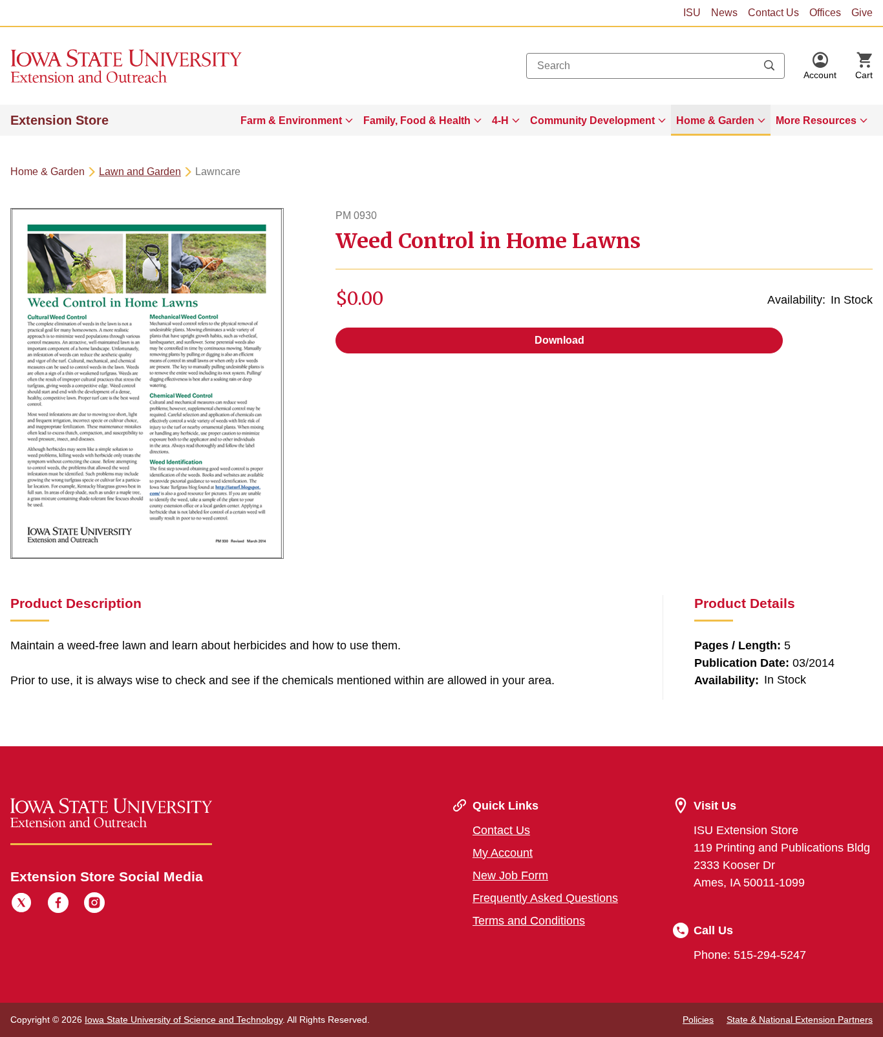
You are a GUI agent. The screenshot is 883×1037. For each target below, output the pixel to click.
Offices (825, 12)
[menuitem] (296, 120)
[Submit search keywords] (769, 66)
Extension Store (59, 120)
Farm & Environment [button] (291, 120)
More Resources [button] (816, 120)
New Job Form (510, 875)
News (724, 12)
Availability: (796, 299)
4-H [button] (500, 120)
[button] (820, 66)
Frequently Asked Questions (545, 898)
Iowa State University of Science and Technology (183, 1019)
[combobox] (655, 66)
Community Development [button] (592, 120)
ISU (692, 12)
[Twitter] (21, 904)
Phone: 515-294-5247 (750, 954)
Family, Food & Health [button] (417, 120)
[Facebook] (58, 904)
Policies (698, 1019)
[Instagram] (94, 904)
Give (862, 12)
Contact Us (773, 12)
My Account (503, 852)
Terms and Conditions (529, 920)
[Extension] (126, 66)
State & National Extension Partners (800, 1019)
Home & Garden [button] (715, 120)
